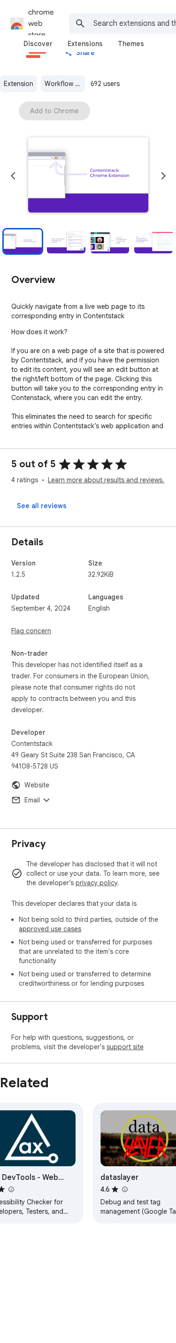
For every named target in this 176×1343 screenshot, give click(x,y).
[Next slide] (163, 175)
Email (32, 800)
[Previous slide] (13, 175)
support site (125, 1047)
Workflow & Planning (65, 83)
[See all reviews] (41, 506)
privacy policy (96, 883)
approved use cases (50, 929)
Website (36, 785)
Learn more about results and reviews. (106, 480)
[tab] (38, 43)
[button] (88, 176)
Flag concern (31, 631)
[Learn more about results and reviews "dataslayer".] (124, 1189)
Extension (18, 83)
